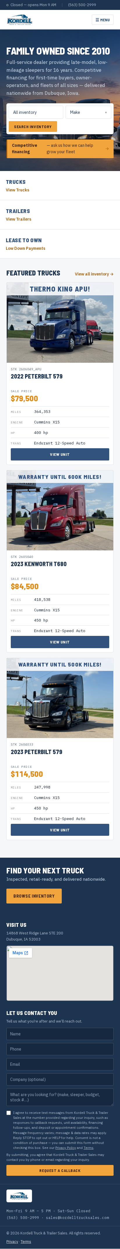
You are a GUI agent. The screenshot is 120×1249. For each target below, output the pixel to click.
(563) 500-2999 (82, 4)
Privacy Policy (65, 1147)
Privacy (12, 1241)
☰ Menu (103, 19)
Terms (88, 1147)
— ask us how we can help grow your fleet (60, 148)
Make (75, 112)
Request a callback (59, 1170)
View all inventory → (94, 274)
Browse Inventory (34, 896)
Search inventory (33, 126)
